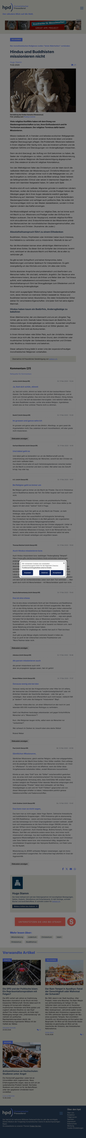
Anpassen (27, 573)
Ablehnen (44, 573)
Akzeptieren (57, 573)
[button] (81, 9)
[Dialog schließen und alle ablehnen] (63, 562)
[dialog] (43, 569)
